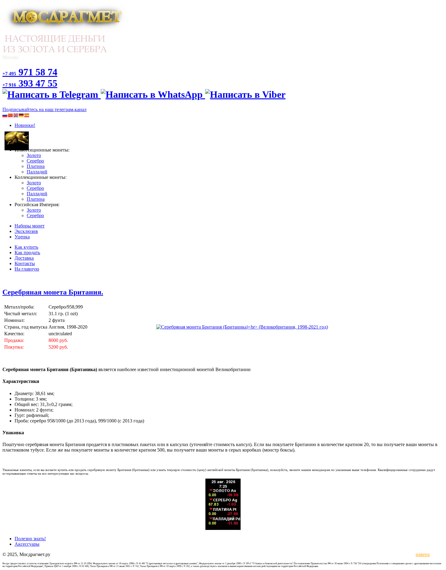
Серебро (35, 160)
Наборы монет (30, 225)
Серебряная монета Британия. (52, 292)
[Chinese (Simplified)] (10, 115)
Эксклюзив (26, 231)
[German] (21, 115)
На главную (27, 268)
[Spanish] (27, 115)
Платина (36, 166)
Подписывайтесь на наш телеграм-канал (44, 109)
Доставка (24, 258)
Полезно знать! (30, 538)
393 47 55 (29, 83)
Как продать (27, 252)
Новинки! (25, 125)
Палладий (37, 171)
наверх (422, 554)
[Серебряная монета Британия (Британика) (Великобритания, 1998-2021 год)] (242, 326)
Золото (34, 155)
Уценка (22, 236)
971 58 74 (29, 72)
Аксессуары (27, 544)
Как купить (26, 247)
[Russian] (5, 115)
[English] (16, 115)
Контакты (25, 263)
